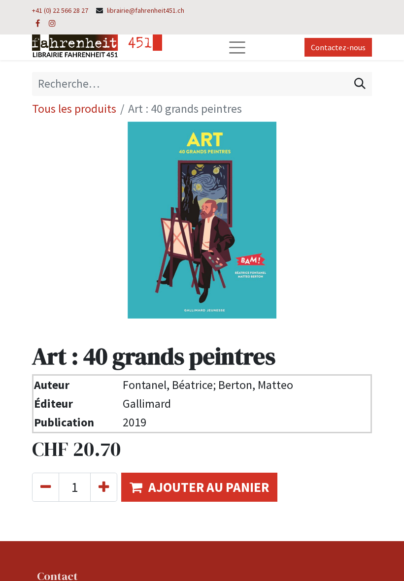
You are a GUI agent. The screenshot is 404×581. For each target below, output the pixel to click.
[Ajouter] (103, 487)
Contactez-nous (338, 47)
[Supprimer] (45, 487)
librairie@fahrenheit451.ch (145, 10)
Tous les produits (74, 108)
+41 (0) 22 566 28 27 (60, 10)
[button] (199, 487)
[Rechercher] (360, 84)
